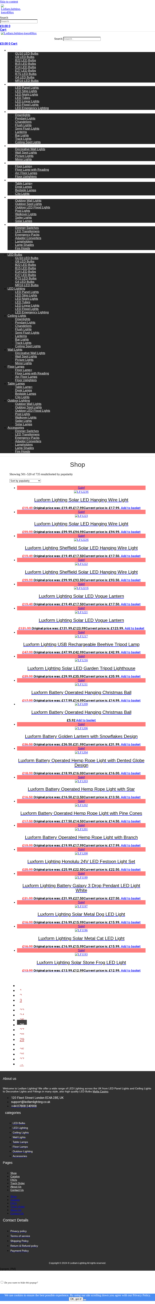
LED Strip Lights (26, 91)
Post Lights (22, 210)
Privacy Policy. (142, 1295)
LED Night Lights (26, 94)
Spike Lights (23, 217)
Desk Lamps (23, 186)
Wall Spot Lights (26, 152)
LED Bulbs (15, 50)
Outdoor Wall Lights (28, 200)
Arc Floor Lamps (26, 173)
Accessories (17, 224)
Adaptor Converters (28, 238)
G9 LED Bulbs (24, 57)
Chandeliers (23, 121)
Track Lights (23, 138)
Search (4, 17)
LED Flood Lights (27, 104)
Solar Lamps (23, 221)
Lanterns (21, 132)
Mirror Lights (23, 159)
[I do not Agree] (84, 1299)
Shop (13, 1173)
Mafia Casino (100, 1091)
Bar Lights (22, 135)
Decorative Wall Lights (30, 149)
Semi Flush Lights (27, 128)
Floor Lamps (16, 163)
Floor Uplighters (26, 176)
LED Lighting (17, 84)
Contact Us (17, 1190)
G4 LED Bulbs (24, 77)
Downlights (22, 115)
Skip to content (9, 1)
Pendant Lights (25, 118)
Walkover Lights (25, 214)
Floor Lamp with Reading (32, 169)
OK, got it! (76, 1299)
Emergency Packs (27, 234)
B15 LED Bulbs (25, 63)
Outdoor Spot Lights (28, 204)
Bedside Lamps (25, 190)
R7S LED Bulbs (25, 74)
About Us (15, 1186)
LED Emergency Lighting (32, 108)
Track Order (17, 1183)
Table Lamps (17, 180)
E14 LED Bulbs (25, 67)
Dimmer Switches (27, 228)
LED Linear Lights (27, 101)
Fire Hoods (22, 248)
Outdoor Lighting (20, 197)
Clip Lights (22, 193)
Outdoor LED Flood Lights (32, 207)
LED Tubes (22, 97)
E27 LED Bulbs (25, 70)
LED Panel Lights (27, 87)
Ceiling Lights (17, 111)
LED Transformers (27, 231)
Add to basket (131, 508)
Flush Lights (23, 125)
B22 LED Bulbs (25, 60)
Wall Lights (15, 146)
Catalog (15, 1176)
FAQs (13, 1179)
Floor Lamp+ (23, 166)
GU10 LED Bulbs (26, 53)
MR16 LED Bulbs (27, 80)
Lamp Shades (24, 244)
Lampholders (24, 241)
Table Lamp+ (24, 183)
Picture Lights (24, 156)
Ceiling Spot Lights (28, 142)
